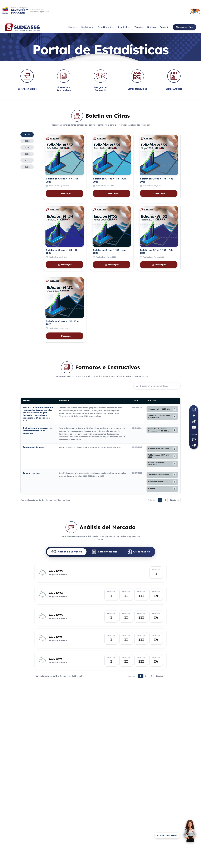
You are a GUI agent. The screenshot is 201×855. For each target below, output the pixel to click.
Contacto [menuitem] (164, 27)
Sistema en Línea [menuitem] (184, 27)
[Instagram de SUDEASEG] (194, 409)
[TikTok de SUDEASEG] (194, 421)
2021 (27, 167)
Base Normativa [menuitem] (106, 27)
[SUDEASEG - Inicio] (22, 27)
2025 (27, 141)
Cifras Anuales (141, 551)
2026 (27, 134)
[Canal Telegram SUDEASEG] (194, 445)
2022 (27, 160)
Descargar (66, 193)
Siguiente (174, 500)
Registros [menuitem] (86, 27)
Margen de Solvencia (70, 551)
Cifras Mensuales (107, 551)
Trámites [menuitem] (138, 27)
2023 (27, 154)
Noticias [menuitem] (151, 27)
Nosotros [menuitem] (72, 27)
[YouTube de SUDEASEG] (194, 427)
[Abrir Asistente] (189, 835)
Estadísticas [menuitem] (124, 27)
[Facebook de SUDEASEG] (194, 415)
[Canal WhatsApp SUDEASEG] (194, 439)
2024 (27, 147)
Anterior (151, 500)
